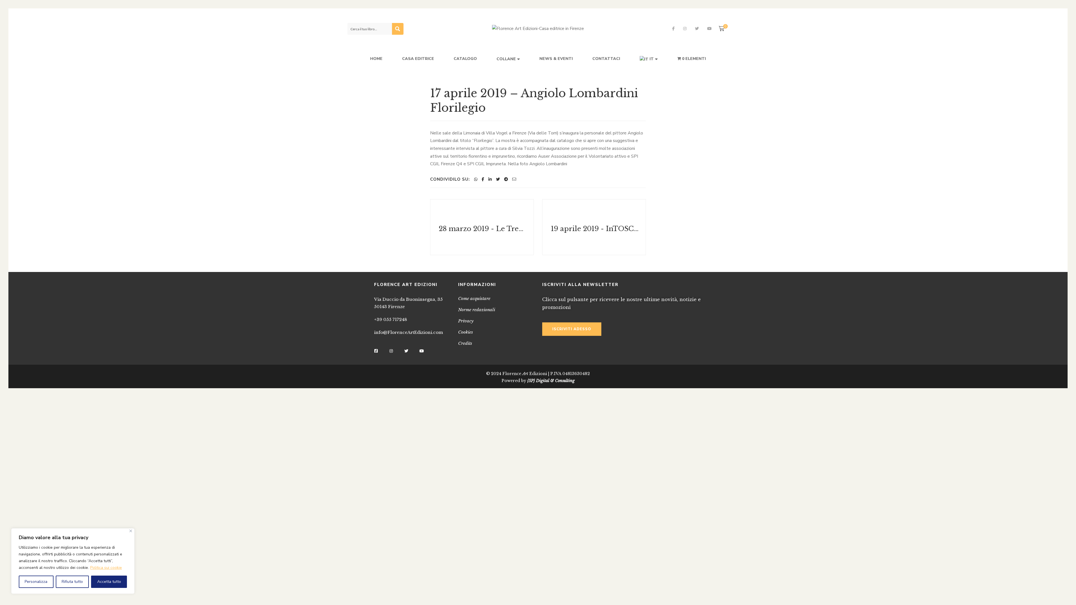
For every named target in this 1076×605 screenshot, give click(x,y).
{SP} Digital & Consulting (551, 380)
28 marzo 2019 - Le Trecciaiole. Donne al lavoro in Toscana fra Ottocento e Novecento (483, 228)
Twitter (697, 29)
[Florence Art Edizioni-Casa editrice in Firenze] (538, 29)
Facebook (673, 29)
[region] (72, 561)
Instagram (685, 29)
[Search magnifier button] (398, 29)
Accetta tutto (109, 581)
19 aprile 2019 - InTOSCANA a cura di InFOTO (595, 228)
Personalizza (36, 581)
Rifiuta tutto (72, 581)
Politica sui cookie (106, 567)
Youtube (709, 29)
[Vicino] (130, 531)
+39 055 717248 (390, 319)
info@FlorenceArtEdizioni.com (408, 332)
